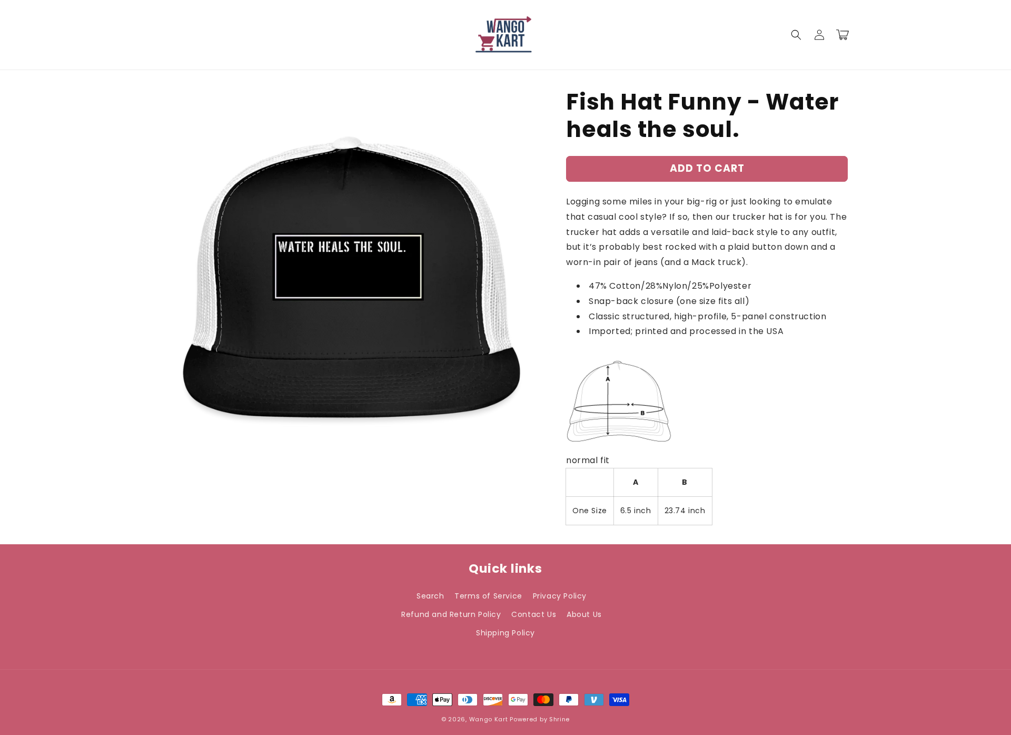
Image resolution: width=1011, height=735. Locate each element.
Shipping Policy (505, 633)
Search (430, 596)
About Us (584, 614)
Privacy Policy (560, 596)
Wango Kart (488, 719)
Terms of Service (488, 596)
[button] (796, 34)
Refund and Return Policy (451, 614)
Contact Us (533, 614)
